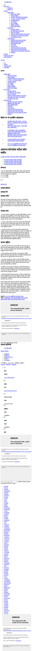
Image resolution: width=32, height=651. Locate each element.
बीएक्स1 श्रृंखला (15, 25)
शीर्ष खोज (14, 364)
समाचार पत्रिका (5, 351)
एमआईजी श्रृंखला (15, 20)
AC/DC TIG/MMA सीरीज (18, 19)
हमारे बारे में (6, 6)
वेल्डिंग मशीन (11, 12)
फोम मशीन (13, 45)
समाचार (6, 54)
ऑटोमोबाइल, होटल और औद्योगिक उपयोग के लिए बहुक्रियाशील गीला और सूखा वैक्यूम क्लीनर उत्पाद (14, 298)
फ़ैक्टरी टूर (10, 9)
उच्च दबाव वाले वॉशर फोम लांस (18, 48)
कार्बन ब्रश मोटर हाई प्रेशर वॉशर (19, 49)
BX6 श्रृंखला (14, 23)
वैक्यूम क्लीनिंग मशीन (16, 43)
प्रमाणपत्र (10, 8)
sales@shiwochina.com (10, 390)
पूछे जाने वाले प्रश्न (8, 55)
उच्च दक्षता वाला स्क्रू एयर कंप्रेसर (19, 35)
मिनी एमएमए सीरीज (15, 14)
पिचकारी (13, 52)
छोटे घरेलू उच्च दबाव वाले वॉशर (18, 40)
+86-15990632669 (9, 377)
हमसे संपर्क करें (7, 57)
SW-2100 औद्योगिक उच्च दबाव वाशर (16, 145)
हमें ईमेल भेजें (4, 184)
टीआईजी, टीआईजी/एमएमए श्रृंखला (19, 17)
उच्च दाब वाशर (11, 38)
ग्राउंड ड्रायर (14, 46)
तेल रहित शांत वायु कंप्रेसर (17, 31)
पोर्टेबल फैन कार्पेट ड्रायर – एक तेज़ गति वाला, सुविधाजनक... (17, 126)
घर (4, 5)
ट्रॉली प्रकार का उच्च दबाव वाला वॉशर (20, 51)
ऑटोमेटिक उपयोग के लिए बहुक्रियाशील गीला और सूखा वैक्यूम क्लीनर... (17, 135)
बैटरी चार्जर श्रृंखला (15, 26)
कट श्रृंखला (14, 22)
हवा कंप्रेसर (10, 28)
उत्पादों (5, 11)
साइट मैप (3, 364)
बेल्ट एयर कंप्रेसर (15, 32)
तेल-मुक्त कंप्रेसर (15, 29)
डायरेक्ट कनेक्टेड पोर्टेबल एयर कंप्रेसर (20, 34)
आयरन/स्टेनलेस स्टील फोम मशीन (16, 141)
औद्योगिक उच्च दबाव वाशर (17, 42)
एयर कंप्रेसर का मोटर (16, 37)
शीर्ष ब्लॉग (8, 364)
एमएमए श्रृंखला (14, 15)
